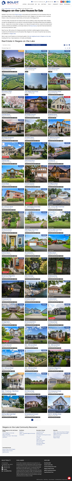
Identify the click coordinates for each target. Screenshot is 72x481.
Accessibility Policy (7, 470)
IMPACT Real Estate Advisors (50, 470)
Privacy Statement (51, 479)
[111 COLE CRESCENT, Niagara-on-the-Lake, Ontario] (36, 174)
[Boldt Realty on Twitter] (69, 2)
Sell (39, 4)
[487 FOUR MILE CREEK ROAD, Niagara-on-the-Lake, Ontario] (59, 220)
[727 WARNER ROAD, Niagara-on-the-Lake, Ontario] (59, 312)
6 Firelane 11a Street (30, 299)
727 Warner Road (52, 322)
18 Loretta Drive (29, 252)
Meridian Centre (39, 433)
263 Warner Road (29, 391)
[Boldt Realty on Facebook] (63, 2)
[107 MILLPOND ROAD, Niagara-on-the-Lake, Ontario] (59, 174)
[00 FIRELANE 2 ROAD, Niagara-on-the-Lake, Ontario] (13, 81)
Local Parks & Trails (40, 432)
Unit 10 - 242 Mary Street (54, 414)
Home (3, 8)
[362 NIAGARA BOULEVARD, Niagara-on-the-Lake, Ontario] (13, 127)
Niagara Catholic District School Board (60, 433)
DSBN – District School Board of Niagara (61, 432)
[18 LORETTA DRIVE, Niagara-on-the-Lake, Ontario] (36, 243)
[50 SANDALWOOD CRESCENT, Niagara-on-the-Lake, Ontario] (13, 58)
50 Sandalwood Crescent (8, 68)
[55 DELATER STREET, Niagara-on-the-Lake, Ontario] (36, 127)
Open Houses (31, 4)
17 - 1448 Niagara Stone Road (32, 206)
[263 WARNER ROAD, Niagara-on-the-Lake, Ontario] (36, 381)
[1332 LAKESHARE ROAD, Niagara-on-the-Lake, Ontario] (36, 58)
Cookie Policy (46, 479)
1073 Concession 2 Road (54, 91)
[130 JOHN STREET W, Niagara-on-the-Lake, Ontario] (13, 335)
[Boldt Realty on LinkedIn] (67, 2)
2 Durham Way (5, 160)
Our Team (43, 4)
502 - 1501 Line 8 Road (31, 345)
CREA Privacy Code (40, 479)
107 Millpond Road (53, 183)
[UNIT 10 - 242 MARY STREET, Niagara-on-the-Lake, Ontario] (59, 404)
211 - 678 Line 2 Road (7, 206)
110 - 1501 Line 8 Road (7, 368)
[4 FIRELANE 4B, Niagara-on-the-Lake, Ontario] (59, 150)
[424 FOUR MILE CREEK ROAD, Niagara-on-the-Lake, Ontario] (13, 404)
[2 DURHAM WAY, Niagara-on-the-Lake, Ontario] (13, 150)
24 (67, 48)
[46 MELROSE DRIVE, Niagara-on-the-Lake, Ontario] (59, 266)
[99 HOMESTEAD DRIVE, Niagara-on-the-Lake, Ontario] (36, 312)
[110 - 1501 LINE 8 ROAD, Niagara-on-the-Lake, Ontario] (13, 358)
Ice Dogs (38, 437)
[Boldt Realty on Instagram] (65, 2)
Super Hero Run (6, 452)
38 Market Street (52, 114)
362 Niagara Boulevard (8, 137)
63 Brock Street (6, 252)
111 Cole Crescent (29, 183)
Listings (24, 4)
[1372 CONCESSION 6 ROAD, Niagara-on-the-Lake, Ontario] (59, 381)
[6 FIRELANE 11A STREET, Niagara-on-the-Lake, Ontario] (36, 289)
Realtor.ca (21, 432)
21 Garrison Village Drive (54, 368)
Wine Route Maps (39, 441)
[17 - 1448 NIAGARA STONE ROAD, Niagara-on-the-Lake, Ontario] (36, 197)
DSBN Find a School (57, 434)
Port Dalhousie (39, 444)
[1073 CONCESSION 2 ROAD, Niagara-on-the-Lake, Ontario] (59, 81)
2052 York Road (29, 276)
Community (55, 4)
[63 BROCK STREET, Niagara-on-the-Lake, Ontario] (13, 243)
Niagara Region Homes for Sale (11, 8)
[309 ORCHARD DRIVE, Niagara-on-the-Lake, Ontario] (36, 150)
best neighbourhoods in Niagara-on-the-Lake (40, 36)
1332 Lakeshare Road (30, 68)
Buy (36, 4)
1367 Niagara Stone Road (31, 91)
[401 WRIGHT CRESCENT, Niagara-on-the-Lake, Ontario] (36, 104)
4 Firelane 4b (51, 160)
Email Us (5, 469)
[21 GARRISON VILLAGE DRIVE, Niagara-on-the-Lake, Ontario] (59, 358)
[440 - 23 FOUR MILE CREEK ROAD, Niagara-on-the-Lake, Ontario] (59, 197)
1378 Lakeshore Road (53, 68)
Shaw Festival (33, 25)
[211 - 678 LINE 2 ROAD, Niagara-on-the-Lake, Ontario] (13, 197)
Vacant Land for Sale (48, 464)
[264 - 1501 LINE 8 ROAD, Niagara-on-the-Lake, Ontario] (36, 358)
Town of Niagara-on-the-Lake (8, 433)
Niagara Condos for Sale (49, 468)
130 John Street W (6, 345)
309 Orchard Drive (30, 160)
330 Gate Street (6, 114)
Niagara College (56, 437)
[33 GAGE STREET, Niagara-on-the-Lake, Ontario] (13, 312)
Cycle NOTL (5, 437)
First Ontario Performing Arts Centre (43, 434)
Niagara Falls (13, 33)
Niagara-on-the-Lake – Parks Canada (10, 435)
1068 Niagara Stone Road (31, 229)
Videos (61, 4)
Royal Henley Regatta (40, 443)
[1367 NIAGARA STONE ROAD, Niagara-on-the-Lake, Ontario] (36, 81)
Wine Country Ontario (40, 440)
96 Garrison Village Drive (8, 276)
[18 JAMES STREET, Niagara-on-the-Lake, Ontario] (59, 289)
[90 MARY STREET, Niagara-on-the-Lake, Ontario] (59, 243)
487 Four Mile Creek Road (55, 229)
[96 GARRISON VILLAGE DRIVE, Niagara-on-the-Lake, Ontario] (13, 266)
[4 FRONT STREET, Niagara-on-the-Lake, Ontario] (13, 174)
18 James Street (52, 299)
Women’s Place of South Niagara (9, 449)
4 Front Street (5, 183)
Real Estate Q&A (47, 462)
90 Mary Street (52, 252)
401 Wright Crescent (30, 114)
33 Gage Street (6, 322)
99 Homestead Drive (30, 322)
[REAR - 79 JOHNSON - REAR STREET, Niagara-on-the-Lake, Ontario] (13, 381)
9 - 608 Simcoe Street (54, 137)
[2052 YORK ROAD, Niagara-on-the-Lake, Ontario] (36, 266)
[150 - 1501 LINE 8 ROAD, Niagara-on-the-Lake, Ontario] (59, 335)
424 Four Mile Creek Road (8, 414)
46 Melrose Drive (52, 276)
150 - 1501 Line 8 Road (54, 345)
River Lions (38, 436)
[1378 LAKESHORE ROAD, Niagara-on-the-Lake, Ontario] (59, 58)
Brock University (56, 436)
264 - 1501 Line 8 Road (31, 368)
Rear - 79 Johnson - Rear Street (10, 391)
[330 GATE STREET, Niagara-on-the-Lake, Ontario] (13, 104)
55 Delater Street (29, 137)
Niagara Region (18, 14)
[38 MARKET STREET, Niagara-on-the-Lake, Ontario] (59, 104)
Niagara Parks (39, 439)
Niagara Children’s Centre (8, 450)
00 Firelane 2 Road (7, 91)
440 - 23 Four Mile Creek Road (56, 206)
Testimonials (67, 4)
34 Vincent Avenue (7, 229)
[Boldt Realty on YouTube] (61, 2)
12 (65, 48)
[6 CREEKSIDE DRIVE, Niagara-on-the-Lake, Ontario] (13, 289)
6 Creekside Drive (6, 299)
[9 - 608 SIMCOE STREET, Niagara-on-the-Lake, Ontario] (59, 127)
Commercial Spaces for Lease (50, 466)
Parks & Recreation (6, 434)
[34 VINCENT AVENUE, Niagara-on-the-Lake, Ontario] (13, 220)
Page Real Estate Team (48, 472)
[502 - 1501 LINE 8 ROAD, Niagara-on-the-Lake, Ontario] (36, 335)
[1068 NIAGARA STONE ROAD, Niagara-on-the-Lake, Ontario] (36, 220)
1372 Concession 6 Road (54, 391)
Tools (49, 4)
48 (69, 48)
